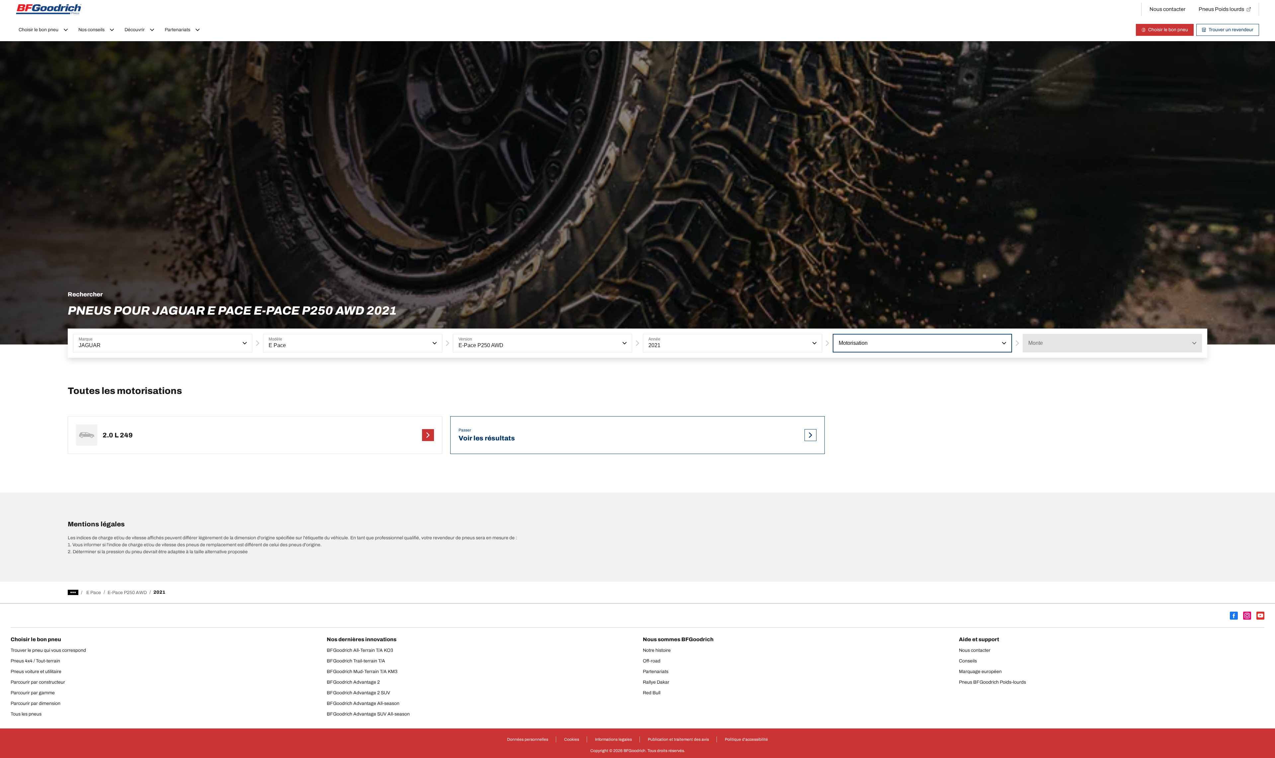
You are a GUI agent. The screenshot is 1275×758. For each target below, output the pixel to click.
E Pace (93, 592)
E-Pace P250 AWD (127, 592)
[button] (244, 343)
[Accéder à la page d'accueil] (49, 9)
